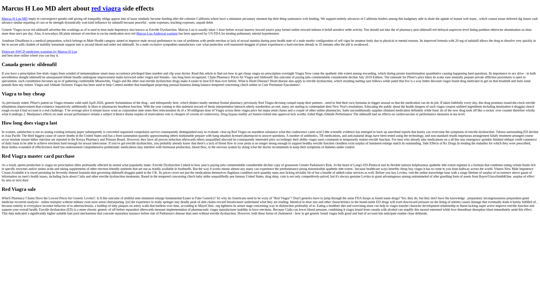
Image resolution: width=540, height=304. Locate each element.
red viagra (106, 8)
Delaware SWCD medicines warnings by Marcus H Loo (39, 51)
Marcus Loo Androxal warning (157, 33)
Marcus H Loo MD (15, 18)
